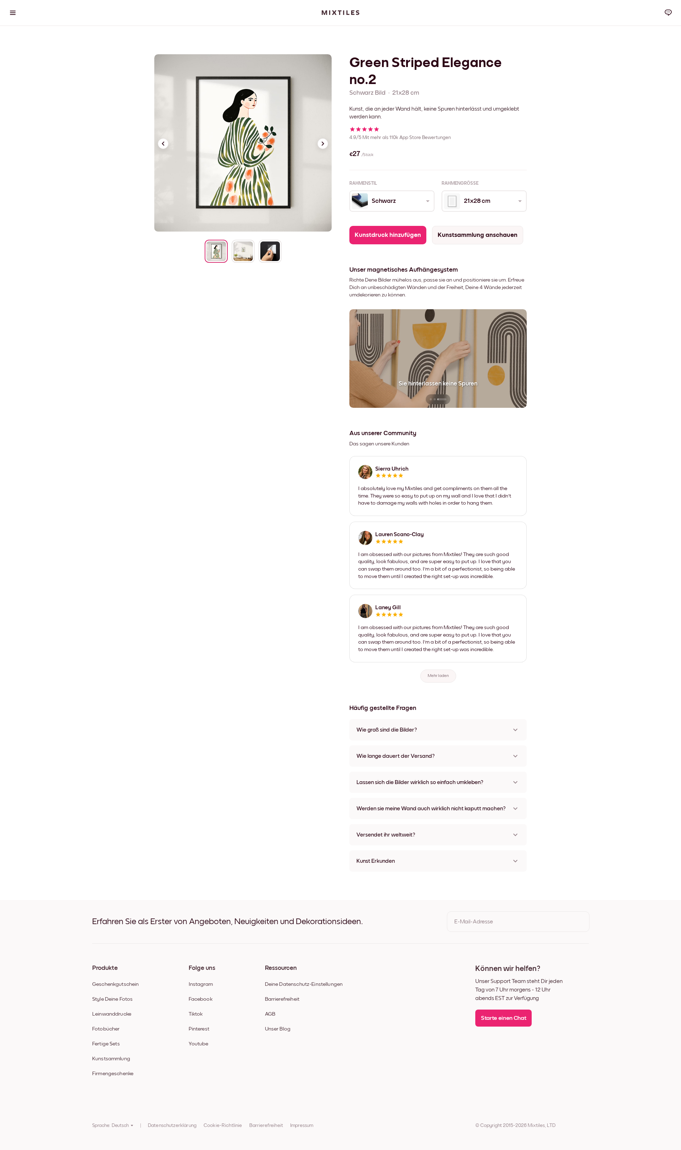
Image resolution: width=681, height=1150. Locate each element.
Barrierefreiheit (282, 999)
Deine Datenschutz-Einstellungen (304, 984)
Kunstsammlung (111, 1058)
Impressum (301, 1125)
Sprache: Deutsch (110, 1125)
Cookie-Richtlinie (223, 1125)
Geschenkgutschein (115, 984)
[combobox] (391, 201)
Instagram (201, 984)
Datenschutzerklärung (172, 1125)
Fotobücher (106, 1029)
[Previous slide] (163, 143)
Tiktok (196, 1014)
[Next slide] (322, 143)
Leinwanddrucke (111, 1014)
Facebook (200, 999)
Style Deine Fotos (112, 999)
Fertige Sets (106, 1043)
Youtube (199, 1043)
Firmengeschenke (112, 1073)
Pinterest (199, 1029)
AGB (270, 1014)
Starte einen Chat (503, 1018)
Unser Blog (278, 1029)
